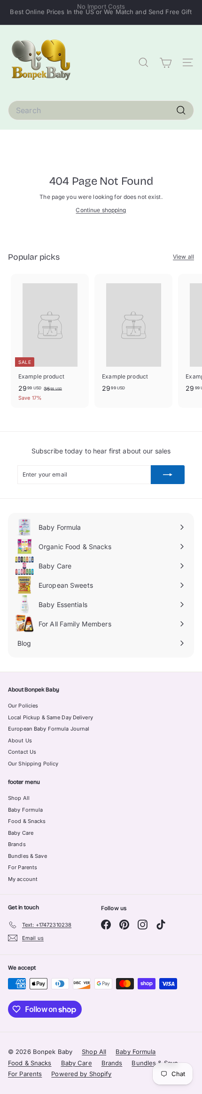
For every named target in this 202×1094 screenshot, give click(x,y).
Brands (17, 844)
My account (23, 879)
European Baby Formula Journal (48, 728)
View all (183, 256)
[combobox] (101, 110)
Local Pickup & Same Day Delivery (50, 717)
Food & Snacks (27, 821)
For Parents (22, 867)
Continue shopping (101, 210)
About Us (20, 740)
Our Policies (23, 705)
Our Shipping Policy (33, 763)
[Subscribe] (168, 474)
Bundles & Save (27, 856)
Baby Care (20, 833)
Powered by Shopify (81, 1074)
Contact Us (22, 752)
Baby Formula (25, 809)
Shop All (19, 798)
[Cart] (166, 63)
